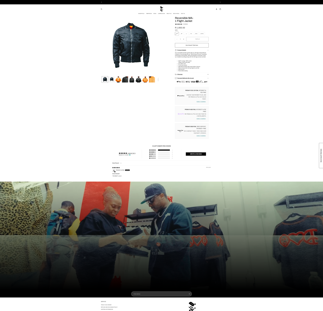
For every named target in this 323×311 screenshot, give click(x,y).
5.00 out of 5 (131, 153)
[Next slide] (220, 2)
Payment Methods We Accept (185, 78)
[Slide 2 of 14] (112, 79)
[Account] (216, 9)
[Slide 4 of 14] (125, 79)
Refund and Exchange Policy (109, 307)
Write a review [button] (196, 154)
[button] (152, 150)
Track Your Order (106, 304)
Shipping (179, 74)
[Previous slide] (101, 2)
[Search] (101, 9)
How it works (201, 101)
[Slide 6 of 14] (139, 79)
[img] (116, 167)
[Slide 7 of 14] (145, 79)
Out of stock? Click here (192, 45)
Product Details (181, 50)
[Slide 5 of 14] (132, 79)
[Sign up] (189, 294)
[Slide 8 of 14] (152, 79)
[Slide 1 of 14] (105, 79)
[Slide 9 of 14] (159, 79)
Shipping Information (107, 309)
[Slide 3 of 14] (118, 79)
